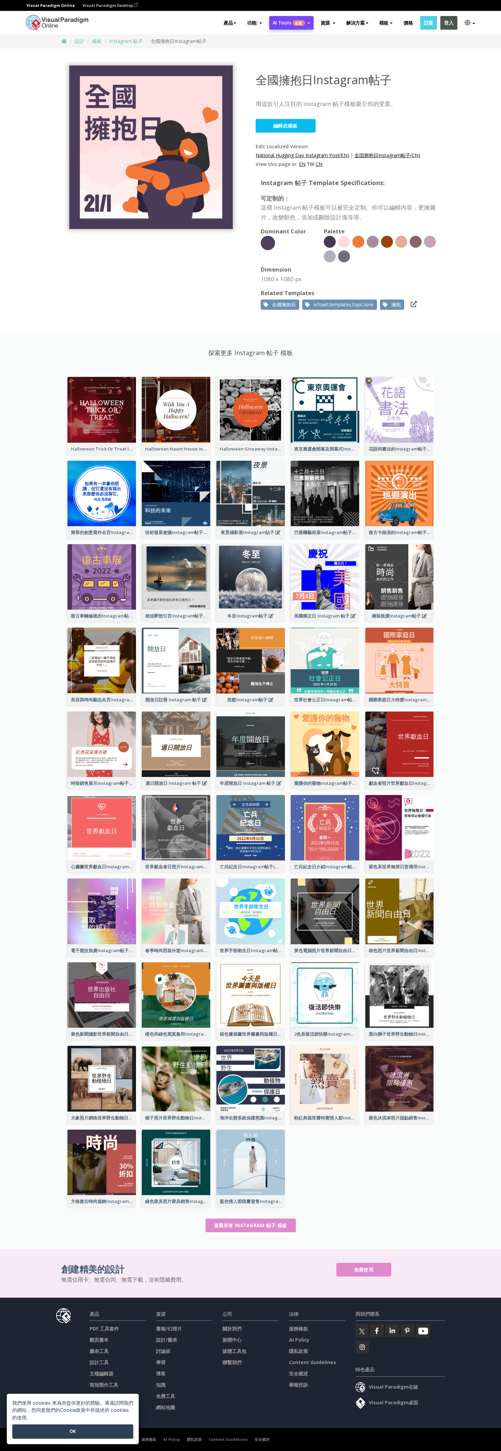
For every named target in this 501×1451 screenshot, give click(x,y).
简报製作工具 (104, 1384)
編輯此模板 (285, 125)
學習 (161, 1362)
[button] (254, 23)
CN (319, 164)
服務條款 (298, 1328)
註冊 (428, 22)
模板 (97, 41)
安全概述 (298, 1373)
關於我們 (232, 1328)
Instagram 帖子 (126, 41)
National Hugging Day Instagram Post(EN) (302, 155)
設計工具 (99, 1362)
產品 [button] (228, 22)
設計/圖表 (166, 1340)
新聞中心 (232, 1340)
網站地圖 (165, 1407)
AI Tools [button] (288, 22)
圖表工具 (99, 1351)
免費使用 (364, 1269)
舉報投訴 (298, 1384)
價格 (408, 22)
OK (73, 1431)
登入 (448, 22)
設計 (79, 41)
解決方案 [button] (355, 22)
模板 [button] (384, 22)
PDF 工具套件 (104, 1328)
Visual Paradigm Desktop (108, 5)
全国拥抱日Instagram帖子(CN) (387, 155)
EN (302, 164)
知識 (161, 1384)
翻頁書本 (99, 1340)
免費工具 (165, 1396)
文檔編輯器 (101, 1373)
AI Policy (299, 1340)
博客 (161, 1373)
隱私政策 (298, 1351)
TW (310, 164)
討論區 (163, 1351)
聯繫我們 (232, 1362)
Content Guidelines (312, 1362)
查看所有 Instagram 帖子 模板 (250, 1225)
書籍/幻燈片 (169, 1328)
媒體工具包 (234, 1351)
